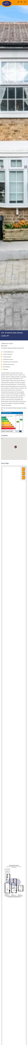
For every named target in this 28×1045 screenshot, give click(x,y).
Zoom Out (24, 474)
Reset (24, 477)
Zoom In (24, 470)
